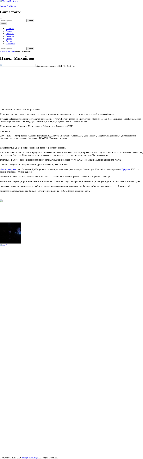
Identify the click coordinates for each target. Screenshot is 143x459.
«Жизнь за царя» (8, 169)
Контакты (10, 43)
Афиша (9, 31)
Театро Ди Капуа (8, 6)
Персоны (10, 36)
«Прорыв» (125, 169)
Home (3, 51)
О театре (10, 28)
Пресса (9, 38)
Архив (9, 41)
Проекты (10, 33)
